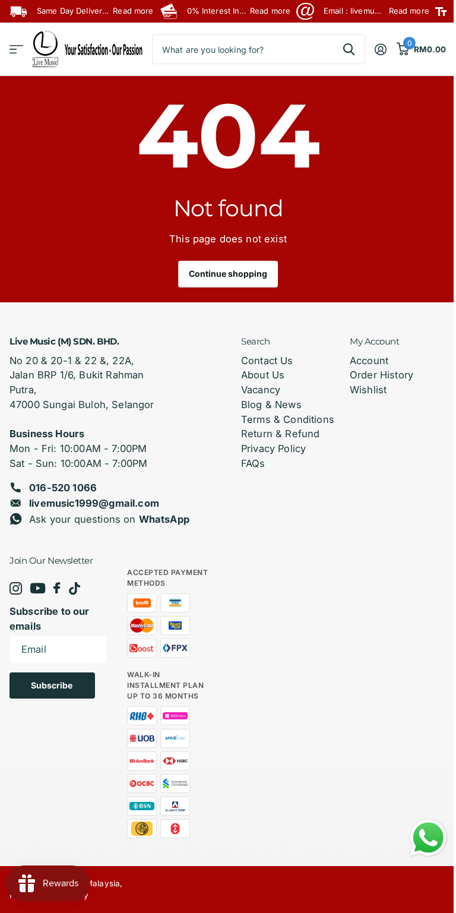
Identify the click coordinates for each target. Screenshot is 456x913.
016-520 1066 (63, 488)
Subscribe (52, 685)
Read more (133, 10)
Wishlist (368, 390)
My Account (375, 341)
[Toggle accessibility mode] (440, 11)
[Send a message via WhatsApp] (428, 838)
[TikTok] (74, 588)
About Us (262, 375)
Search (255, 341)
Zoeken (348, 49)
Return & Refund (280, 434)
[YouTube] (37, 588)
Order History (381, 375)
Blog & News (271, 404)
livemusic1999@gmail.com (94, 503)
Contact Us (267, 361)
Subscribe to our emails (50, 618)
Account (369, 361)
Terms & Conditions (287, 419)
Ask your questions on (109, 519)
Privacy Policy (273, 448)
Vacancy (260, 390)
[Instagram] (16, 588)
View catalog (16, 50)
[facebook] (56, 588)
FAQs (253, 463)
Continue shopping (228, 273)
